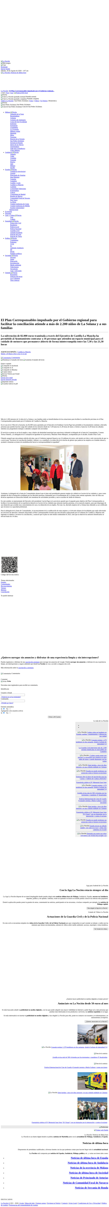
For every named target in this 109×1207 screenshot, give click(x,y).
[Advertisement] (54, 16)
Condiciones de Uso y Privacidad (89, 1203)
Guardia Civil (14, 231)
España (7, 169)
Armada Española (16, 232)
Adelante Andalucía (17, 248)
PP (11, 250)
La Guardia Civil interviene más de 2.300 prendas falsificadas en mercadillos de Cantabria (93, 749)
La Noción (4, 91)
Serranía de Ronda (16, 143)
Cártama (13, 118)
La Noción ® (5, 1203)
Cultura (12, 219)
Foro (7, 93)
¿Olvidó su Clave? (7, 703)
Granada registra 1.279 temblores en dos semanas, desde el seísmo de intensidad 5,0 (91, 742)
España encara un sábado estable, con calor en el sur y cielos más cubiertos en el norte (93, 828)
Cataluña (13, 187)
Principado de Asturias (17, 175)
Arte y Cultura (10, 215)
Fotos (31, 101)
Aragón (12, 173)
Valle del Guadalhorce (17, 148)
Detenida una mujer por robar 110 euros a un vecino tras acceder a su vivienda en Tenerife (93, 835)
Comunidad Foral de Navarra (20, 198)
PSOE (12, 252)
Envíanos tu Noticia (53, 1203)
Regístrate (4, 67)
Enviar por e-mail (7, 378)
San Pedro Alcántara (21, 101)
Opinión (8, 273)
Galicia (12, 192)
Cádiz (12, 156)
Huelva (12, 162)
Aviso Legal (73, 1203)
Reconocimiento (6, 586)
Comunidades (5, 584)
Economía (8, 211)
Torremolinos (14, 147)
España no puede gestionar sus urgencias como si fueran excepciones (94, 772)
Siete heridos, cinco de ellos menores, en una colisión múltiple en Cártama (91, 766)
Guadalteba (14, 127)
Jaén (11, 164)
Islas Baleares (14, 177)
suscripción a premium (25, 668)
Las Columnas (15, 278)
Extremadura (14, 190)
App (11, 93)
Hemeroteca (53, 101)
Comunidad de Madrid (17, 194)
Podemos (13, 242)
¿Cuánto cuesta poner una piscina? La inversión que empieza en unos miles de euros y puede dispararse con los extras (92, 758)
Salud (12, 259)
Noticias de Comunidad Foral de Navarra (85, 1182)
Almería (13, 154)
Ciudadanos (14, 240)
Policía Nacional (15, 229)
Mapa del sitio (29, 1203)
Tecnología (14, 269)
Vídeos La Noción (7, 101)
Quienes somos (41, 1203)
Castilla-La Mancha (16, 185)
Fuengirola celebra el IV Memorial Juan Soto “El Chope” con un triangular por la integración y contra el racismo (91, 814)
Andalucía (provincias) (18, 171)
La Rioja (13, 202)
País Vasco (13, 200)
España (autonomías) (17, 208)
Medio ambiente (15, 265)
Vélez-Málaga (15, 150)
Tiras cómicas (14, 280)
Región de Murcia (16, 196)
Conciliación (5, 592)
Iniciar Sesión (5, 69)
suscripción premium (32, 662)
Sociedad (8, 255)
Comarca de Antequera (18, 120)
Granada (13, 160)
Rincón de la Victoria (17, 139)
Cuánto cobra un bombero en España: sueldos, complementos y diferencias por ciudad (91, 734)
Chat (3, 93)
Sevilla (12, 168)
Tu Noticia (43, 101)
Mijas (12, 135)
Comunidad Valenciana (18, 189)
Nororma (13, 137)
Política (8, 238)
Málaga (8, 112)
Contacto (65, 1203)
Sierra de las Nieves (17, 145)
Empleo (3, 582)
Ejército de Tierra (16, 236)
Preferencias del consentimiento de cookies (23, 1205)
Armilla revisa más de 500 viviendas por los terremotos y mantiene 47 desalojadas (92, 794)
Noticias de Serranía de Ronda (91, 1187)
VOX (12, 244)
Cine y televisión (16, 271)
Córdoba (13, 158)
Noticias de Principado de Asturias (89, 1177)
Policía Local (14, 227)
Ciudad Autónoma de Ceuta (19, 204)
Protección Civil (15, 223)
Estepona (13, 124)
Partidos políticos (16, 253)
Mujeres (3, 590)
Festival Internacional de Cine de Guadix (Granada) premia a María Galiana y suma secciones (92, 800)
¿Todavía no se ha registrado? (11, 697)
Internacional (13, 210)
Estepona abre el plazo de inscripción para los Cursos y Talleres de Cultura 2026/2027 (91, 778)
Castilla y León (15, 183)
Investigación (14, 263)
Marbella (13, 133)
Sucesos (13, 257)
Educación (13, 261)
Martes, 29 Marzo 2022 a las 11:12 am (14, 354)
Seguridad (8, 221)
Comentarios (15, 358)
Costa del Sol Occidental (18, 122)
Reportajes (13, 275)
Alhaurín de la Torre (17, 114)
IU (11, 246)
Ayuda (21, 1203)
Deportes (8, 213)
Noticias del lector (16, 276)
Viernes (3, 588)
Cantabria (13, 181)
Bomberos (13, 225)
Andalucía (8, 152)
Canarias (13, 179)
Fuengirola (13, 126)
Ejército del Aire (15, 234)
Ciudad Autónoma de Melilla (20, 206)
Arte (11, 217)
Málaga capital (15, 131)
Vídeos (36, 101)
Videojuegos (14, 267)
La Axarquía (14, 129)
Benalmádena (14, 116)
